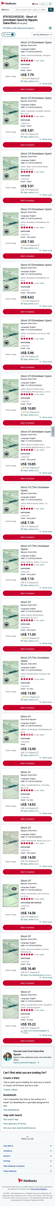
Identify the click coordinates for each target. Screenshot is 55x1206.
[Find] (51, 10)
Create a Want (10, 1089)
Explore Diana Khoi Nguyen (24, 1062)
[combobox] (31, 10)
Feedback (53, 431)
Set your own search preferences (19, 1128)
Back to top (27, 1138)
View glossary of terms (14, 1123)
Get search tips (10, 1119)
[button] (45, 83)
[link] (50, 28)
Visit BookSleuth (11, 1109)
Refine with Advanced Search (20, 28)
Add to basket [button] (27, 89)
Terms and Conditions (39, 1189)
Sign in (43, 4)
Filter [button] (9, 34)
